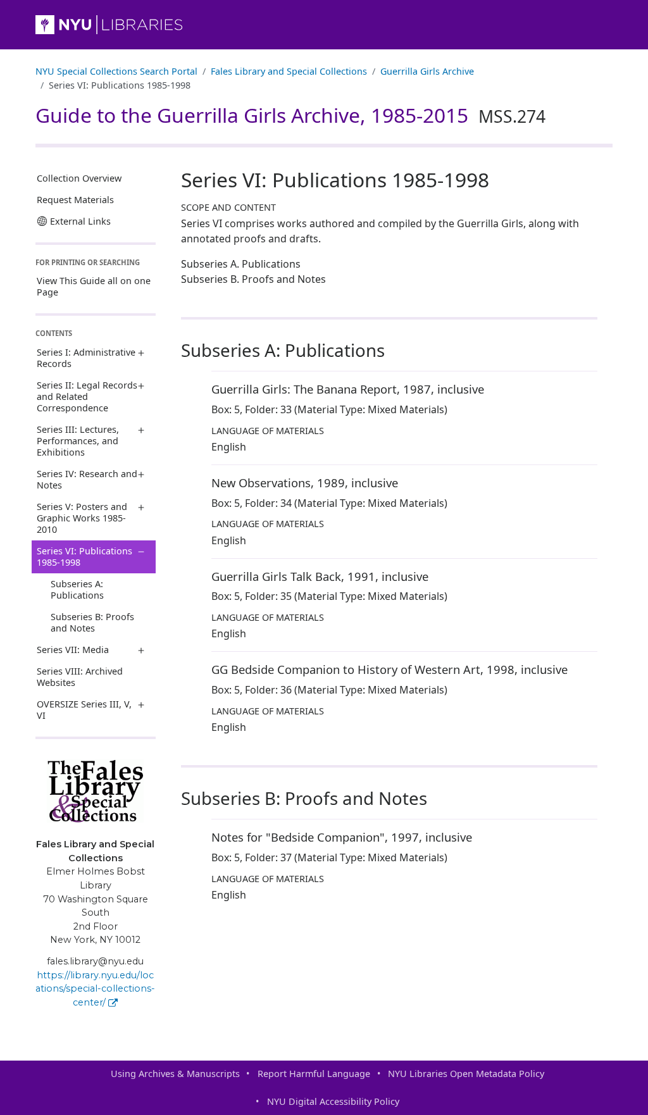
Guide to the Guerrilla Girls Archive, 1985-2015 (290, 114)
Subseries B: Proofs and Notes (92, 622)
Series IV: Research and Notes (87, 479)
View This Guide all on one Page (94, 286)
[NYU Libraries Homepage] (324, 24)
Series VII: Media (73, 650)
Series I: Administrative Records (86, 358)
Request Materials (75, 200)
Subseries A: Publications (77, 589)
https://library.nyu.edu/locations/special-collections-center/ (95, 988)
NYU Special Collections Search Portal (116, 71)
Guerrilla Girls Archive (427, 71)
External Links (80, 221)
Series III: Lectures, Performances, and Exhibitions (78, 440)
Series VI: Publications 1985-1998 (84, 556)
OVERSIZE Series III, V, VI (84, 709)
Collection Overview (79, 178)
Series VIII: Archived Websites (80, 676)
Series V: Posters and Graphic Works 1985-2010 (82, 518)
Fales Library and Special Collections (289, 71)
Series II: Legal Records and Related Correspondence (87, 396)
